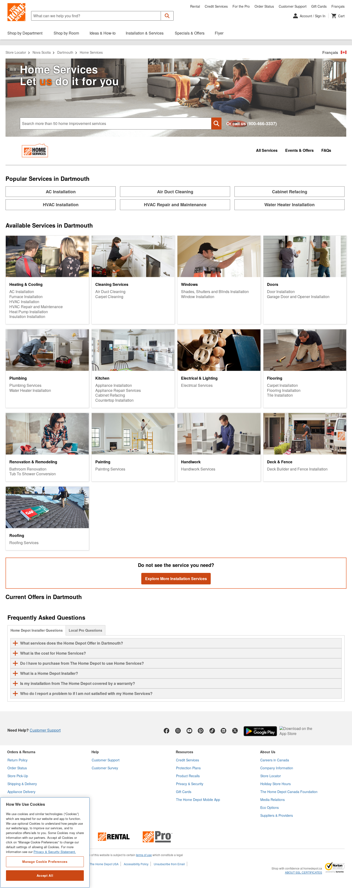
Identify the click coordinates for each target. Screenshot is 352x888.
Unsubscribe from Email (169, 864)
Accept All (45, 875)
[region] (45, 842)
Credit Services (216, 6)
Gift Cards (319, 6)
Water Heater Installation (30, 390)
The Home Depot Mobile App (198, 799)
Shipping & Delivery (22, 783)
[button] (167, 16)
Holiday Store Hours (275, 783)
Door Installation (281, 291)
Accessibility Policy (136, 864)
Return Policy (17, 760)
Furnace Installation (26, 296)
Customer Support (293, 6)
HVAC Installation (24, 301)
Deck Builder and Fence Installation (297, 469)
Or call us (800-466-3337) (251, 124)
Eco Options (269, 807)
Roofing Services (24, 542)
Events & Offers (299, 150)
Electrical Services (197, 385)
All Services (267, 150)
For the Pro (241, 6)
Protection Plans (188, 767)
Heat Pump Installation (28, 311)
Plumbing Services (25, 385)
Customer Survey (105, 767)
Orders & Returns (21, 751)
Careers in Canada (274, 760)
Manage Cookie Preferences (44, 861)
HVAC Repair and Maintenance (36, 306)
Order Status (264, 6)
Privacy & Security (189, 783)
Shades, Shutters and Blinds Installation (215, 291)
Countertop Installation (114, 400)
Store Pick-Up (17, 775)
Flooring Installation (284, 390)
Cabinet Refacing (110, 395)
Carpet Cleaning (109, 296)
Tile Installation (280, 395)
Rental (195, 6)
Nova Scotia (42, 52)
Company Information (276, 767)
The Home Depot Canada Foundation (289, 791)
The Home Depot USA (104, 864)
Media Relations (272, 799)
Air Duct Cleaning (110, 291)
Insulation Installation (27, 316)
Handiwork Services (198, 469)
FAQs (326, 150)
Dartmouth (65, 52)
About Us (267, 751)
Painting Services (110, 469)
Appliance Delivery (21, 791)
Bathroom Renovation (27, 469)
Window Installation (197, 296)
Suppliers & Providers (276, 815)
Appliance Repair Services (118, 390)
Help (95, 751)
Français (338, 6)
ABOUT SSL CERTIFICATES (303, 872)
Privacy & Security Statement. (55, 851)
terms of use (144, 855)
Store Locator (16, 52)
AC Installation (21, 291)
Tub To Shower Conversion (32, 473)
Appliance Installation (113, 385)
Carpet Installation (282, 385)
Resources (184, 751)
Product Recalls (188, 775)
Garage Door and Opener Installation (298, 296)
